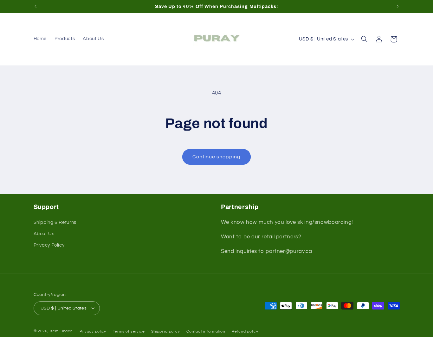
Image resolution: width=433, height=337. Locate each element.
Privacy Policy (49, 245)
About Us (44, 233)
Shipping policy (165, 331)
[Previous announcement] (35, 6)
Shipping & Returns (55, 222)
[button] (364, 39)
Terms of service (129, 331)
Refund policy (245, 331)
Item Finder (61, 331)
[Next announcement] (397, 6)
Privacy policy (93, 331)
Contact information (205, 331)
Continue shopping (216, 156)
